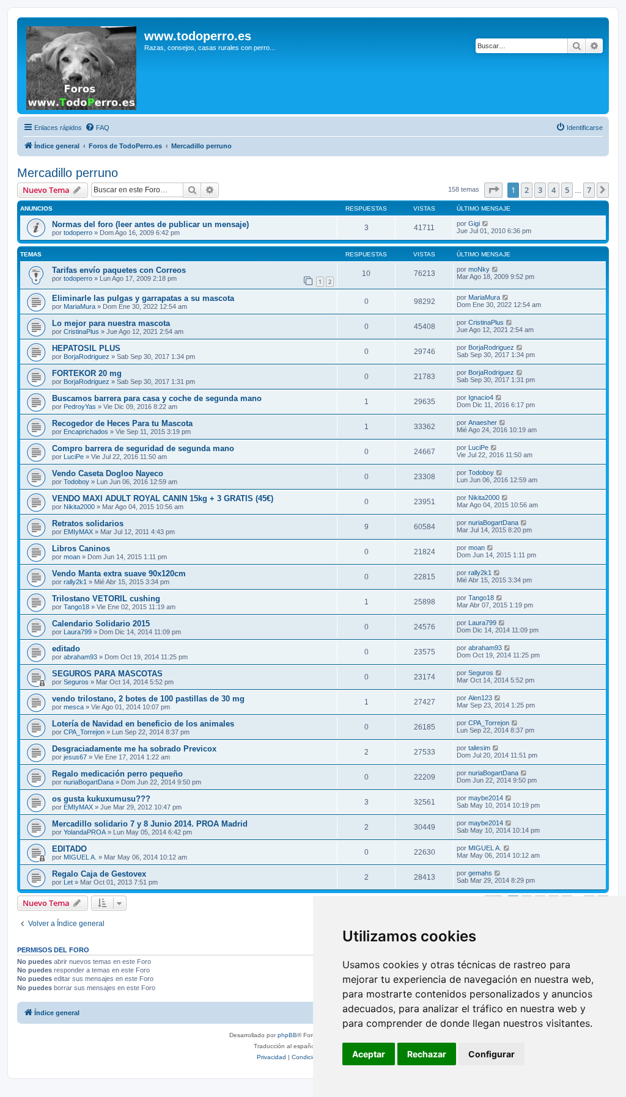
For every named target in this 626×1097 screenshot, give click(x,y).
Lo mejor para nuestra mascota (111, 323)
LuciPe (74, 456)
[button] (493, 190)
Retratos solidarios (87, 523)
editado (66, 648)
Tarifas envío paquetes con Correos (119, 270)
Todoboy (76, 481)
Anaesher (482, 422)
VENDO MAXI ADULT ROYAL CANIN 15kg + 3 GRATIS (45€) (162, 498)
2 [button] (527, 189)
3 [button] (540, 189)
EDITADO (69, 848)
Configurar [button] (491, 1054)
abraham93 (80, 657)
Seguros (76, 682)
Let (68, 882)
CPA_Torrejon (84, 732)
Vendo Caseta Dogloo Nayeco (107, 473)
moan (72, 556)
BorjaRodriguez (86, 356)
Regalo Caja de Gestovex (99, 873)
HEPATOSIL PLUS (86, 348)
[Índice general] (82, 65)
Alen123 (480, 697)
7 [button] (589, 189)
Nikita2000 (79, 506)
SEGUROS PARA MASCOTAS (107, 673)
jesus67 (75, 757)
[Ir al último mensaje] (486, 223)
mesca (74, 707)
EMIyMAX (78, 531)
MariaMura (79, 306)
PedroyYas (80, 406)
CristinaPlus (81, 331)
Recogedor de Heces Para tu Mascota (122, 423)
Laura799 (78, 631)
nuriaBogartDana (493, 522)
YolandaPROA (85, 832)
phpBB (287, 1035)
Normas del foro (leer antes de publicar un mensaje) (150, 224)
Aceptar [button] (368, 1054)
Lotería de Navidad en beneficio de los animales (143, 723)
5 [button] (567, 189)
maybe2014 (485, 798)
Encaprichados (86, 431)
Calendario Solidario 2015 (101, 623)
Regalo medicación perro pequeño (117, 773)
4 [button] (553, 189)
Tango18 (76, 606)
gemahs (480, 873)
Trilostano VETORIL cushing (106, 598)
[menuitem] (97, 127)
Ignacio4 (480, 397)
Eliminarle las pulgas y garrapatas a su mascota (143, 298)
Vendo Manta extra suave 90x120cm (119, 573)
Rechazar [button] (426, 1054)
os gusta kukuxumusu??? (101, 798)
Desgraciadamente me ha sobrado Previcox (134, 748)
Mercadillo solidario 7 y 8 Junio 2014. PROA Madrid (150, 823)
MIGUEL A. (80, 857)
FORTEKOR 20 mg (87, 373)
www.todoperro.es (197, 36)
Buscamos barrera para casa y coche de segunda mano (157, 398)
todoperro (78, 232)
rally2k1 (75, 581)
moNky (479, 269)
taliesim (479, 747)
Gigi (474, 223)
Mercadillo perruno (67, 172)
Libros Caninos (81, 548)
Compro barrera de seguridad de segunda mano (143, 448)
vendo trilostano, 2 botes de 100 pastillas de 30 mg (148, 698)
